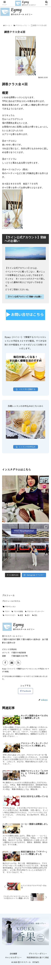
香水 (35, 615)
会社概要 (13, 954)
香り (28, 615)
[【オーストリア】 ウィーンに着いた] (25, 498)
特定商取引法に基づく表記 (38, 957)
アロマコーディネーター (35, 611)
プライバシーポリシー (38, 954)
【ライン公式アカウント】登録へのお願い (24, 297)
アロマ (6, 611)
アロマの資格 (18, 611)
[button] (46, 507)
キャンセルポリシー (13, 957)
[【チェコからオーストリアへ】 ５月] (25, 547)
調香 (21, 615)
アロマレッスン (10, 606)
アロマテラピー (10, 615)
